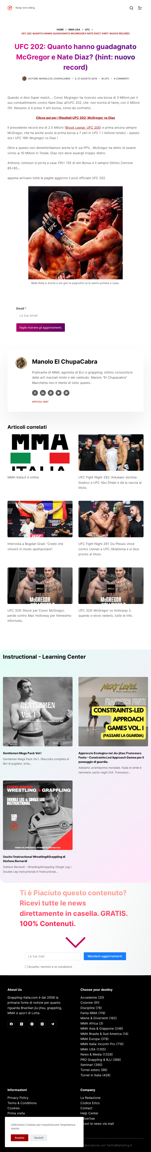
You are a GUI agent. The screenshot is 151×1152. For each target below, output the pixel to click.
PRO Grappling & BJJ (96, 1060)
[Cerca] (131, 8)
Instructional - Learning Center (44, 656)
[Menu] (141, 8)
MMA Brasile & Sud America (101, 1034)
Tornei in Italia (90, 1075)
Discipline (87, 1008)
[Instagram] (32, 1024)
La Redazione (90, 1098)
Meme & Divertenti (94, 1018)
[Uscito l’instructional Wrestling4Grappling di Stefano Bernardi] (38, 815)
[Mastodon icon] (66, 393)
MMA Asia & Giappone (97, 1028)
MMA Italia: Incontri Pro (97, 1044)
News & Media (91, 1054)
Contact (86, 1108)
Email (21, 308)
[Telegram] (52, 1024)
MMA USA (88, 1049)
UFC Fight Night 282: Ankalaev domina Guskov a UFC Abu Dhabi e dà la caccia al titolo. (110, 482)
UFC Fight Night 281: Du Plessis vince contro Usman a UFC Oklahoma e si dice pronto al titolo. (108, 549)
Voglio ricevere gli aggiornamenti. (40, 327)
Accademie (88, 997)
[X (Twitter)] (21, 1024)
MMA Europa (90, 1039)
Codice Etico (90, 1103)
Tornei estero (90, 1070)
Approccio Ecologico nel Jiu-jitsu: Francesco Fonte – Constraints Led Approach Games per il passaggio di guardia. (111, 757)
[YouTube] (42, 1024)
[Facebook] (11, 1024)
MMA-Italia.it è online (23, 477)
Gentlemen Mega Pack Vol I (22, 753)
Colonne (86, 1002)
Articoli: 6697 (40, 401)
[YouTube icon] (59, 393)
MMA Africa (89, 1023)
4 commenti (121, 78)
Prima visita (16, 1113)
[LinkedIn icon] (43, 393)
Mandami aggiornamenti (105, 956)
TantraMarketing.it (119, 1145)
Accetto (19, 1137)
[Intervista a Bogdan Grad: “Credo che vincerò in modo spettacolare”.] (40, 519)
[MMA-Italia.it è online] (40, 452)
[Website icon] (51, 393)
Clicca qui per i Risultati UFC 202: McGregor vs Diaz (75, 118)
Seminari (86, 1065)
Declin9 (38, 1137)
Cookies (13, 1108)
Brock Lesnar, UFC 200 (83, 127)
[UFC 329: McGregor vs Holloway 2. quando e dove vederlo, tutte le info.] (111, 585)
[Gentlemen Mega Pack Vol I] (38, 711)
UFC (106, 78)
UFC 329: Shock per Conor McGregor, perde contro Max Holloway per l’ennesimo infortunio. (39, 615)
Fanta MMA (88, 1013)
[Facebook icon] (35, 393)
